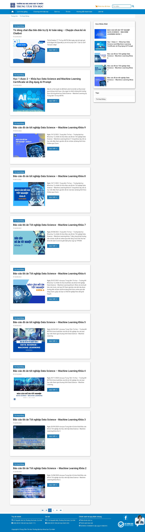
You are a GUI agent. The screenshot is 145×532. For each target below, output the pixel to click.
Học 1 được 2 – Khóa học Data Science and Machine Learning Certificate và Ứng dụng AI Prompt (120, 44)
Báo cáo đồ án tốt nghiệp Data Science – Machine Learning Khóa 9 (49, 127)
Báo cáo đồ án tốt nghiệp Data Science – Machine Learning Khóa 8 (49, 176)
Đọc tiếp (52, 50)
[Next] (57, 510)
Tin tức (68, 11)
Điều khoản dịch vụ (86, 520)
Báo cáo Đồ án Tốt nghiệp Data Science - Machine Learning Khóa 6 (49, 273)
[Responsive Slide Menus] (27, 5)
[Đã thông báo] (125, 524)
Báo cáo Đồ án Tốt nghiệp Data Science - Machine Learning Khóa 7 (49, 225)
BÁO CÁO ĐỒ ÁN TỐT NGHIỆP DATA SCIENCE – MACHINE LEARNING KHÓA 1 (118, 32)
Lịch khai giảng (22, 11)
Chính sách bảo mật (87, 523)
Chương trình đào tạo (40, 11)
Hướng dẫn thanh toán (84, 11)
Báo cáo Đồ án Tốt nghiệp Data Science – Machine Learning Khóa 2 (49, 468)
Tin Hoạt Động (19, 26)
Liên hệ (100, 11)
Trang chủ (14, 16)
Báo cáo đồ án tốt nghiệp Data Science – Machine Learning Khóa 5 (49, 322)
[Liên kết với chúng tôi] (124, 518)
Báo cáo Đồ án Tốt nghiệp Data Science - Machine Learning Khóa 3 (49, 419)
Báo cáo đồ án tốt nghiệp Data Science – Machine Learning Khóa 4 (49, 371)
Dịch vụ (57, 11)
